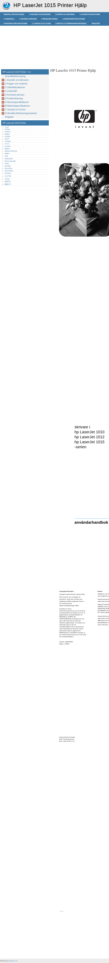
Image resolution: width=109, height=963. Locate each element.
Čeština (7, 129)
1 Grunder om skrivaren (40, 14)
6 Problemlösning (49, 19)
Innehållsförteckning (14, 14)
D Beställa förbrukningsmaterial (71, 23)
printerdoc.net (12, 961)
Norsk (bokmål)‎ (10, 161)
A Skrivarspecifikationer (73, 19)
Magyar (7, 148)
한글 (6, 156)
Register (96, 23)
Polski (7, 163)
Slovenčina (8, 168)
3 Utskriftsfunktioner (90, 14)
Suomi (7, 139)
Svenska (8, 173)
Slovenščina (9, 171)
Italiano (7, 153)
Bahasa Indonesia (11, 151)
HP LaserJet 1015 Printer (6, 5)
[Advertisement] (74, 46)
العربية (7, 127)
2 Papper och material (65, 14)
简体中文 (8, 181)
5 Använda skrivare (28, 19)
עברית (7, 144)
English (7, 134)
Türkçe (7, 179)
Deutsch (8, 131)
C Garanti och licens (41, 23)
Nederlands (9, 159)
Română (8, 166)
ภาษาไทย (8, 176)
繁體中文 (8, 184)
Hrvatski (8, 146)
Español (7, 136)
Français (8, 141)
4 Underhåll (9, 19)
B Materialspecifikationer (15, 23)
